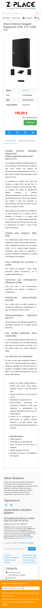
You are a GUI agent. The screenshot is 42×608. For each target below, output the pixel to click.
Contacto (29, 18)
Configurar (7, 588)
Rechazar (18, 588)
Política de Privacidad (26, 538)
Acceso (17, 18)
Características (10, 141)
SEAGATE (25, 90)
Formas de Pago (29, 560)
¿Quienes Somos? (29, 562)
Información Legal (29, 555)
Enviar (31, 549)
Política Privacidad (11, 558)
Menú (7, 18)
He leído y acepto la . (20, 543)
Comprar (30, 122)
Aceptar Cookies (31, 588)
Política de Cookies (30, 558)
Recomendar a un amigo (27, 141)
